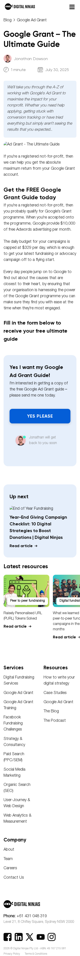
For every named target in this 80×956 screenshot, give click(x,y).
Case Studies (55, 693)
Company (15, 840)
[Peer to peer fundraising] (26, 606)
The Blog (51, 711)
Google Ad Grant (32, 20)
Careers (10, 868)
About (9, 850)
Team (8, 859)
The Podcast (55, 721)
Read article (22, 545)
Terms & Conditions (36, 954)
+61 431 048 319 (25, 916)
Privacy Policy (12, 954)
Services (14, 668)
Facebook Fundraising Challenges (13, 723)
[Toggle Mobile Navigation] (72, 6)
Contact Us (14, 878)
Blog (8, 20)
